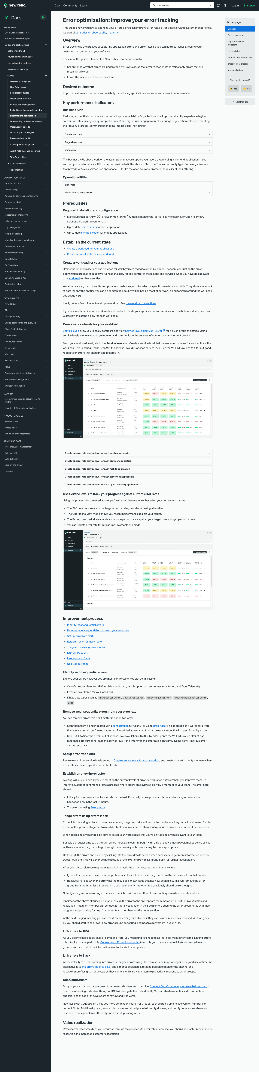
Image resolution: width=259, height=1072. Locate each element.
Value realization (235, 70)
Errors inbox (98, 807)
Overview (232, 28)
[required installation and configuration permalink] (119, 210)
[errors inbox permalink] (109, 816)
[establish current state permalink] (112, 242)
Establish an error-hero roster (85, 641)
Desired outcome (236, 35)
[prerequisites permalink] (89, 203)
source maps (89, 227)
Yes (233, 88)
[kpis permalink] (116, 102)
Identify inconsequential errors (85, 624)
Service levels (71, 330)
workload (74, 278)
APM (93, 216)
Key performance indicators (236, 43)
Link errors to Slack (78, 658)
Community (70, 5)
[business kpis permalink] (84, 110)
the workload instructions (141, 303)
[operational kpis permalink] (88, 177)
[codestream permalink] (89, 979)
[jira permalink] (91, 931)
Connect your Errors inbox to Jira (120, 942)
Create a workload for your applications (90, 248)
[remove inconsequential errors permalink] (138, 711)
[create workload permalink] (120, 262)
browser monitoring (114, 216)
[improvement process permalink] (105, 618)
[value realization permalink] (95, 1022)
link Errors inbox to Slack (96, 966)
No (246, 88)
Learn (83, 5)
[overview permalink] (82, 40)
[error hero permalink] (106, 773)
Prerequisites (234, 51)
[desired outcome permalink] (96, 86)
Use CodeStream (77, 663)
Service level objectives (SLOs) (143, 330)
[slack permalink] (92, 955)
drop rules (159, 725)
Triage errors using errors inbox (86, 647)
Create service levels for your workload (90, 254)
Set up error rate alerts (80, 636)
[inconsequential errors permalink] (108, 672)
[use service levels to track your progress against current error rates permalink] (160, 494)
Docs (58, 5)
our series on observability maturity (97, 32)
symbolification (90, 232)
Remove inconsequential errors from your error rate (98, 630)
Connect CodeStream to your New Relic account (178, 986)
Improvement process (238, 63)
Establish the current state (240, 57)
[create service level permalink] (120, 324)
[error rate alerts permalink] (96, 754)
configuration (121, 725)
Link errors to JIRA (78, 652)
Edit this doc (241, 101)
